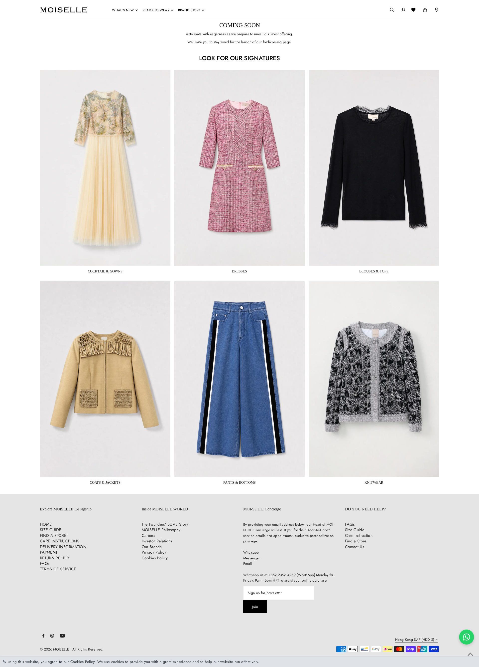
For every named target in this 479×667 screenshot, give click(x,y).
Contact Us (354, 547)
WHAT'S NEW (123, 10)
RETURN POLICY (55, 558)
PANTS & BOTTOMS (239, 482)
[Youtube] (62, 636)
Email (247, 563)
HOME (46, 524)
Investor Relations (157, 541)
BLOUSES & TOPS (373, 271)
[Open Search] (392, 10)
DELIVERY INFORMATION (63, 547)
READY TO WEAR (156, 10)
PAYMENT (48, 552)
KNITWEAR (373, 482)
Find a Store (355, 541)
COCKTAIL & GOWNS (105, 271)
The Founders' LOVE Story (165, 524)
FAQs (44, 563)
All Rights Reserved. (87, 649)
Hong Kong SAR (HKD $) (414, 640)
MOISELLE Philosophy (161, 530)
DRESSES (239, 271)
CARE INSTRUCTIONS (59, 541)
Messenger (251, 558)
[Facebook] (43, 636)
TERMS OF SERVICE (58, 569)
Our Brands (152, 547)
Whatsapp (251, 552)
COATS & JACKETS (105, 482)
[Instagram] (52, 636)
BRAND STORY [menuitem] (189, 10)
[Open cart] (425, 9)
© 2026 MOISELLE (54, 649)
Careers (148, 535)
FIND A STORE (53, 535)
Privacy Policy (154, 552)
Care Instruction (359, 535)
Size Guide (354, 530)
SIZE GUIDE (50, 530)
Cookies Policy (155, 558)
